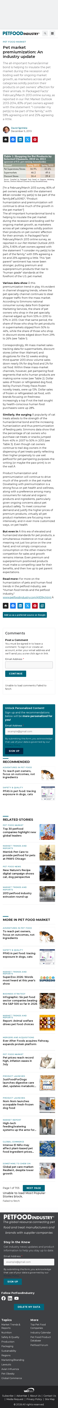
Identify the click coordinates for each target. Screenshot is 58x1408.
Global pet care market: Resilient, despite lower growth (18, 1170)
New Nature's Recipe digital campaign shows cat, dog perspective (18, 874)
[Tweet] (27, 139)
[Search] (45, 33)
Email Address (14, 659)
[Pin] (35, 139)
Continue (15, 673)
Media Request (15, 1399)
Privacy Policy (34, 1399)
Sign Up (14, 751)
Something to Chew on (16, 1163)
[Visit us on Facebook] (3, 1298)
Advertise (21, 1395)
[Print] (5, 139)
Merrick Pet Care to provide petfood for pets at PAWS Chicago (19, 855)
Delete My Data (29, 1307)
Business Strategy (14, 994)
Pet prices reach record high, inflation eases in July (18, 1061)
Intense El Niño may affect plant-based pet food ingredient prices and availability (18, 1149)
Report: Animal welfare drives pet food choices (18, 1022)
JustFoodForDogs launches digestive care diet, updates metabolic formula (18, 1083)
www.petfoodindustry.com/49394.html (27, 597)
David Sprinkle (19, 128)
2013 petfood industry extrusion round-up (17, 895)
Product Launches (14, 1076)
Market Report (12, 1120)
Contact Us (50, 1395)
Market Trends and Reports (15, 973)
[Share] (13, 139)
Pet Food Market (14, 41)
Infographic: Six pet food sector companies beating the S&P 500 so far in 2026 (20, 1000)
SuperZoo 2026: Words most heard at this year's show (19, 980)
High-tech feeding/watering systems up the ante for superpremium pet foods (19, 1127)
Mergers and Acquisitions (18, 1037)
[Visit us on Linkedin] (10, 1298)
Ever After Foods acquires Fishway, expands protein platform (26, 1042)
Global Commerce (13, 1142)
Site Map (50, 1399)
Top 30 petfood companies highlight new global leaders (19, 832)
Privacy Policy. (13, 745)
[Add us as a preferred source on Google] (42, 606)
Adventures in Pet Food (17, 767)
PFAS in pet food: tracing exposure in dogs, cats (19, 793)
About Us (35, 1395)
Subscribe (8, 1395)
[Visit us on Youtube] (16, 1298)
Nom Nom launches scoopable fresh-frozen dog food (18, 1105)
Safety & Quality (13, 787)
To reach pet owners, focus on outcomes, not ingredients (19, 774)
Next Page (34, 1188)
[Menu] (52, 33)
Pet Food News (12, 866)
